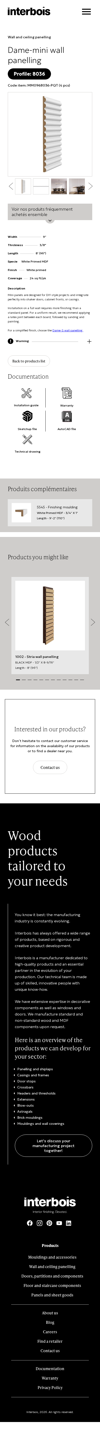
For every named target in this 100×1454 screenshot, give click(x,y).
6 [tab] (47, 680)
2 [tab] (24, 680)
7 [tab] (53, 680)
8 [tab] (59, 680)
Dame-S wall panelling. (67, 330)
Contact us (50, 767)
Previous (11, 186)
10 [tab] (70, 680)
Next (90, 186)
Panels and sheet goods (52, 1295)
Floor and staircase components (52, 1285)
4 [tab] (35, 680)
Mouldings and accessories (52, 1257)
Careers (50, 1331)
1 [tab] (18, 679)
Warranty (50, 1378)
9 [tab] (65, 680)
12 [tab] (82, 680)
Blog (50, 1322)
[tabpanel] (50, 625)
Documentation (50, 1368)
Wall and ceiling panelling (29, 37)
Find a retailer (50, 1341)
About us (50, 1313)
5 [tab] (41, 680)
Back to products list (28, 361)
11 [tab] (76, 680)
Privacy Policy (50, 1387)
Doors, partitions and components (52, 1276)
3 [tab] (30, 680)
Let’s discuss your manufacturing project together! (54, 1145)
